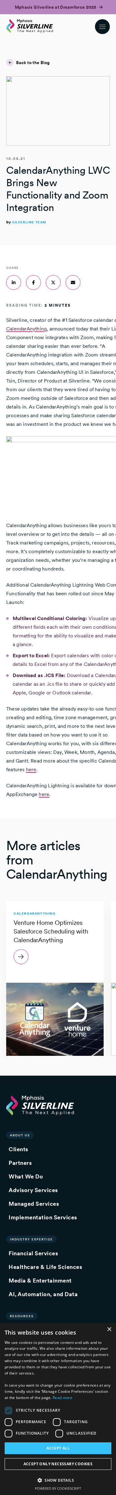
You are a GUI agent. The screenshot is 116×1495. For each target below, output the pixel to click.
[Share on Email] (73, 282)
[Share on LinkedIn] (13, 282)
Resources (22, 1316)
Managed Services (34, 1203)
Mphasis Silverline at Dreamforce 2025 (56, 7)
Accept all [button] (58, 1448)
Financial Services (33, 1253)
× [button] (109, 1329)
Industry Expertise (31, 1239)
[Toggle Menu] (102, 26)
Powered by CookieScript (58, 1488)
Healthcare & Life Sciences (45, 1267)
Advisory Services (33, 1190)
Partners (20, 1163)
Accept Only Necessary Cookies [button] (58, 1464)
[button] (58, 1480)
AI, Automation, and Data (43, 1294)
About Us (20, 1135)
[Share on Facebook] (33, 282)
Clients (18, 1149)
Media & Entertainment (40, 1280)
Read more (62, 1397)
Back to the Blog (33, 62)
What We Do (26, 1176)
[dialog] (58, 1409)
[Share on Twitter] (53, 282)
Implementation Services (43, 1217)
